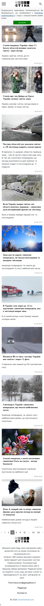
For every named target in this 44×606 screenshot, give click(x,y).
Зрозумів (22, 22)
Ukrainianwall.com (26, 599)
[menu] (4, 4)
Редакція (22, 588)
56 (38, 532)
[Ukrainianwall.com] (22, 4)
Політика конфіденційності (22, 582)
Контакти (22, 593)
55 (33, 532)
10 (24, 532)
